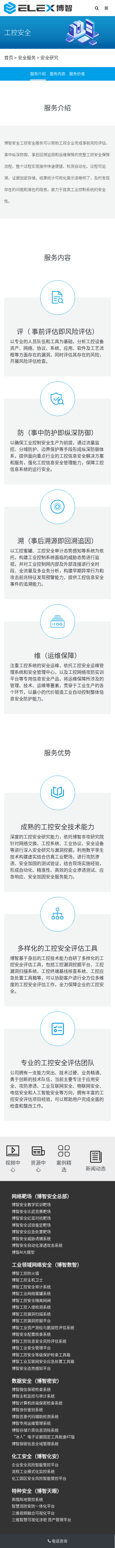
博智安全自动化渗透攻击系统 (37, 1245)
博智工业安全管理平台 (31, 1348)
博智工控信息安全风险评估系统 (39, 1341)
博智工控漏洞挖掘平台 (31, 1321)
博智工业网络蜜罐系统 (31, 1293)
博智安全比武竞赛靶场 (31, 1211)
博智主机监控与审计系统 (33, 1396)
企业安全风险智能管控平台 (35, 1465)
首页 (8, 57)
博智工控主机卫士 (27, 1280)
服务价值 (77, 74)
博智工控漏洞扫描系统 (31, 1314)
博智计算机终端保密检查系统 (37, 1403)
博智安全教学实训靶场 (31, 1205)
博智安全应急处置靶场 (31, 1232)
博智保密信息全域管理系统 (35, 1444)
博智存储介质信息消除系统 (35, 1430)
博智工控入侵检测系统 (31, 1307)
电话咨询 (59, 1541)
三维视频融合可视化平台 (33, 1513)
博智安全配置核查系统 (31, 1334)
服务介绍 (38, 74)
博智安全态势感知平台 (31, 1368)
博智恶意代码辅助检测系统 (35, 1417)
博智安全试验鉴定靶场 (31, 1225)
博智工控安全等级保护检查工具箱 (41, 1355)
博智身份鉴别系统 (27, 1410)
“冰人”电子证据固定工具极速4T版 (43, 1437)
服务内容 (57, 74)
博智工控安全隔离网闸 (31, 1300)
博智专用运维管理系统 (31, 1423)
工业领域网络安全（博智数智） (47, 1264)
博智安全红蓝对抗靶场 (31, 1218)
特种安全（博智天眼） (37, 1490)
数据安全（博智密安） (37, 1380)
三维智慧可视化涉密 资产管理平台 (41, 1520)
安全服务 (27, 57)
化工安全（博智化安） (37, 1456)
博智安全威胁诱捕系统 (31, 1239)
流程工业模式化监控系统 (33, 1471)
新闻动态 (96, 1168)
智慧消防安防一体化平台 (33, 1506)
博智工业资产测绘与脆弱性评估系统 (43, 1328)
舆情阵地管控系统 (27, 1499)
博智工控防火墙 (25, 1273)
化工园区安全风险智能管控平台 (39, 1478)
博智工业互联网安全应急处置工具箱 (43, 1361)
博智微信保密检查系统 (31, 1389)
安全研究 (49, 57)
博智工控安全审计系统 (31, 1287)
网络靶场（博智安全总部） (42, 1196)
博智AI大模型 (23, 1252)
